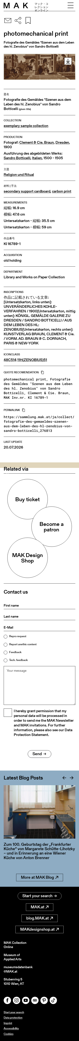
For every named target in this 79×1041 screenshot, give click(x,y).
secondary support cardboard (27, 191)
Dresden (62, 142)
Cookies (8, 1034)
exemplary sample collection (26, 126)
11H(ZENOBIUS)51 (32, 360)
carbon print (61, 191)
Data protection (13, 1017)
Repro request (17, 636)
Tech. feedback (18, 660)
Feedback (15, 652)
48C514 (10, 360)
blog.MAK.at (37, 918)
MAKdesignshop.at (37, 929)
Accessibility (11, 1028)
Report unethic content (23, 644)
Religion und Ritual (19, 174)
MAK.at (37, 907)
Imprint (8, 1023)
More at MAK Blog (37, 877)
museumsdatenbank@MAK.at (18, 969)
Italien (37, 158)
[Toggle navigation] (70, 5)
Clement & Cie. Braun (36, 142)
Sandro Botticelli (17, 158)
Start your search (37, 896)
